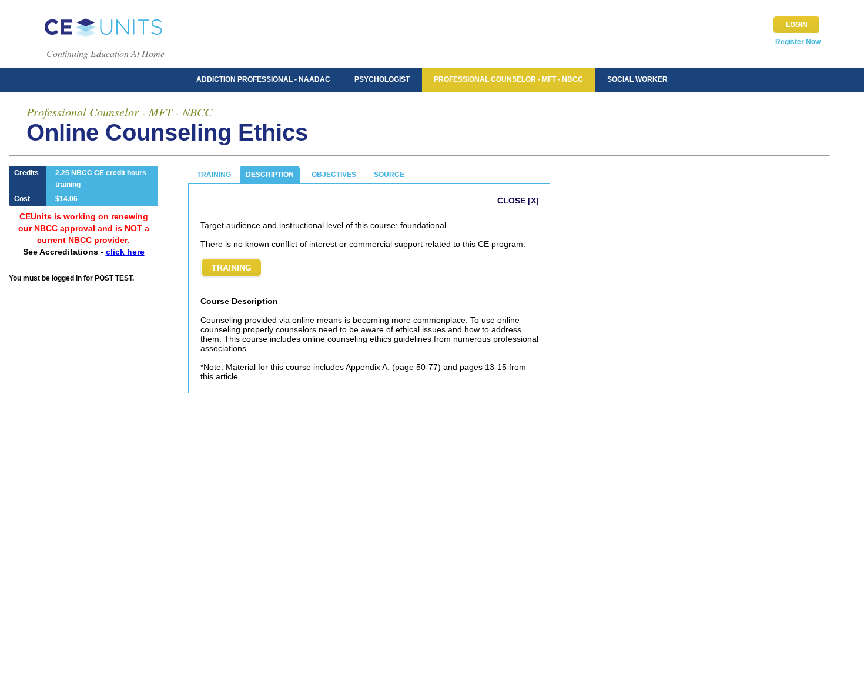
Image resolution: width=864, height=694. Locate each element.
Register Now (798, 42)
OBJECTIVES (334, 175)
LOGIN (797, 25)
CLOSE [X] (518, 200)
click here (125, 251)
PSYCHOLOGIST (382, 79)
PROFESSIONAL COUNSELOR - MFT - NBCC (508, 79)
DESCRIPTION (270, 175)
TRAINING (214, 175)
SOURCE (389, 175)
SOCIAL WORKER (637, 79)
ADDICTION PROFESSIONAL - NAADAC (263, 79)
